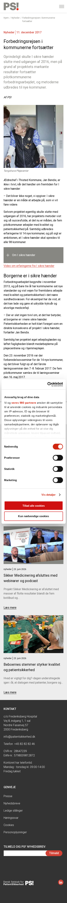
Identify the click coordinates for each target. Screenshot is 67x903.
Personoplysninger (15, 832)
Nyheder (15, 18)
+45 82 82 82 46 (24, 744)
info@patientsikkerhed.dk (19, 736)
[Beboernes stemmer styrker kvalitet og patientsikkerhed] (33, 634)
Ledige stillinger (13, 810)
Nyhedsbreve (12, 803)
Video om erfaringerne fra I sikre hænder (29, 266)
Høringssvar (11, 818)
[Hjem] (11, 6)
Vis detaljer (48, 494)
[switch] (58, 458)
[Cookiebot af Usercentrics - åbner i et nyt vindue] (48, 384)
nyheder (8, 569)
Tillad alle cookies (34, 505)
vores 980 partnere (23, 402)
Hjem (6, 18)
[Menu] (61, 6)
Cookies (9, 825)
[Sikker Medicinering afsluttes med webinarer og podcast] (33, 545)
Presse (8, 796)
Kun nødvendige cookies (33, 516)
